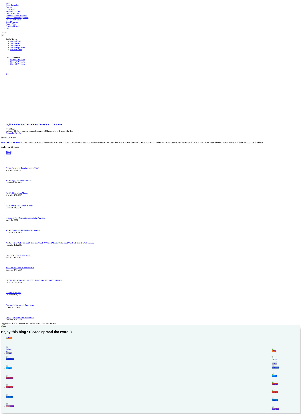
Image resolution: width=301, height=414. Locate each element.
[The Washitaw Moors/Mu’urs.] (9, 191)
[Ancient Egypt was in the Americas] (9, 178)
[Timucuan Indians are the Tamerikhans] (9, 303)
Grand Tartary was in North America (19, 205)
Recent (8, 154)
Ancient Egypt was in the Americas (19, 181)
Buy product (10, 133)
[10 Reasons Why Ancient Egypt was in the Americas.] (9, 216)
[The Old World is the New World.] (9, 253)
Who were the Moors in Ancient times (20, 268)
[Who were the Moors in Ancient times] (9, 266)
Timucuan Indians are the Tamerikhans (20, 305)
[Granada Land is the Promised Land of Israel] (9, 166)
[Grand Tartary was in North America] (9, 203)
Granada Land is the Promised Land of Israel (22, 168)
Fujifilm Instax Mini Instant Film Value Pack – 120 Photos (34, 124)
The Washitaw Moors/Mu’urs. (17, 193)
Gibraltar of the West (13, 293)
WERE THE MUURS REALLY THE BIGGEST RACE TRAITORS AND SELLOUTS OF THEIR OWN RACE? (50, 243)
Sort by (15, 41)
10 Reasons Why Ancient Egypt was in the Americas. (25, 218)
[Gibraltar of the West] (9, 291)
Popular (8, 152)
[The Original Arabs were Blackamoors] (9, 315)
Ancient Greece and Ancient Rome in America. (23, 230)
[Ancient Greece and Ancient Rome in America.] (9, 228)
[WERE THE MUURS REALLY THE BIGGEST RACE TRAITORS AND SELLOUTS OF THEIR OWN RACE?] (9, 241)
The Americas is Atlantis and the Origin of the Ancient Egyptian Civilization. (34, 280)
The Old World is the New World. (18, 255)
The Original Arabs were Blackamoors (20, 318)
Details (18, 133)
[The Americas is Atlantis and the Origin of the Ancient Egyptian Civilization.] (9, 278)
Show (17, 60)
